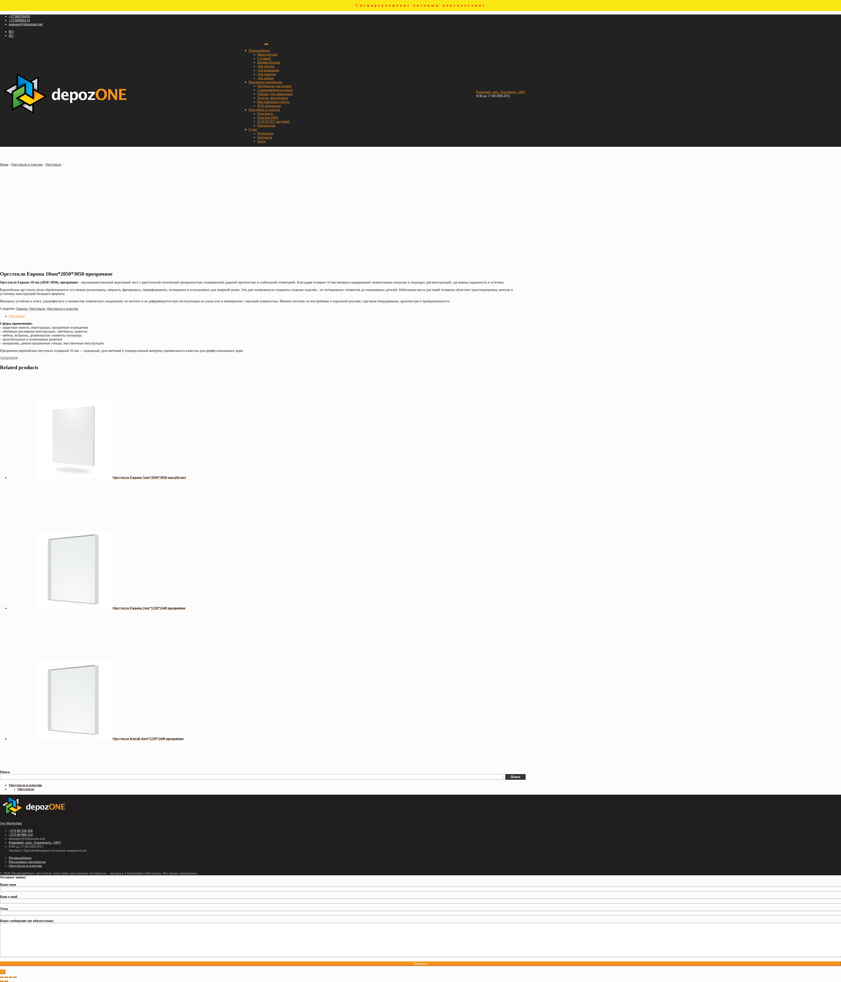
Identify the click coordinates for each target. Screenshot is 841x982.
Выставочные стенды (273, 102)
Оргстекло (265, 113)
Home (4, 164)
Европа (21, 308)
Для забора (265, 78)
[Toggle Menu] (266, 44)
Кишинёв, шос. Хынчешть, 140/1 (501, 92)
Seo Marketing (11, 823)
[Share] (6, 977)
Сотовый (264, 58)
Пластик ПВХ (268, 117)
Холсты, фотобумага (272, 98)
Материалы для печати (274, 86)
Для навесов (266, 74)
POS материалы (269, 106)
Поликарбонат (259, 50)
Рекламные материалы (265, 82)
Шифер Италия (268, 62)
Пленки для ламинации (275, 94)
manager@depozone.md (25, 24)
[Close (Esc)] (2, 977)
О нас (253, 129)
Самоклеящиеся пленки (275, 90)
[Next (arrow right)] (6, 981)
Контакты (264, 137)
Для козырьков (268, 70)
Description (17, 316)
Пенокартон (266, 125)
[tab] (267, 316)
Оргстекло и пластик (264, 110)
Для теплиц (266, 66)
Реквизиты (265, 133)
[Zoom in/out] (15, 977)
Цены (261, 141)
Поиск (5, 772)
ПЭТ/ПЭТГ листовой (273, 121)
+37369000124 (19, 20)
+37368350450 (19, 16)
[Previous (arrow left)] (2, 981)
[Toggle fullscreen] (10, 977)
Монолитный (267, 54)
